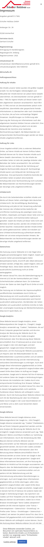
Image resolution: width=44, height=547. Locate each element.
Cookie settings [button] (10, 542)
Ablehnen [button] (22, 542)
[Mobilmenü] (41, 4)
